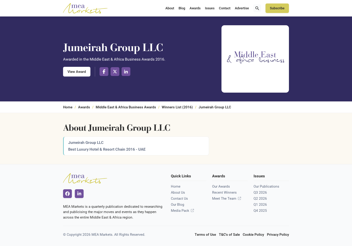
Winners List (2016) (177, 107)
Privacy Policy (278, 234)
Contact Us (179, 198)
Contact (224, 8)
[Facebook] (104, 71)
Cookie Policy (253, 234)
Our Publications (266, 186)
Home (67, 107)
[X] (115, 71)
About (169, 8)
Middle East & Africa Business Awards (126, 107)
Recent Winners (224, 192)
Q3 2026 (260, 192)
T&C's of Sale (229, 234)
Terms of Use (205, 234)
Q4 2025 (260, 210)
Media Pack (180, 210)
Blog (182, 8)
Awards (195, 8)
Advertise (242, 8)
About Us (178, 192)
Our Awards (221, 186)
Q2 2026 (260, 198)
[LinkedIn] (126, 71)
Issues (209, 8)
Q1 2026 (260, 204)
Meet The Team (224, 198)
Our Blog (177, 204)
